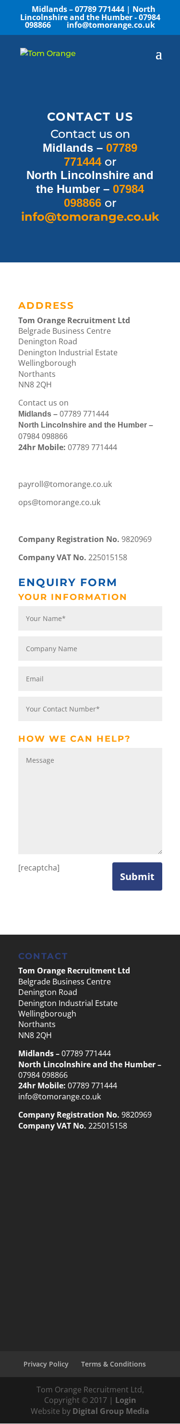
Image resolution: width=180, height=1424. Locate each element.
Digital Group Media (110, 1411)
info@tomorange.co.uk (59, 1096)
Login (125, 1400)
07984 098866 (90, 17)
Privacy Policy (46, 1363)
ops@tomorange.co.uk (59, 502)
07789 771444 (79, 9)
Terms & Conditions (113, 1363)
